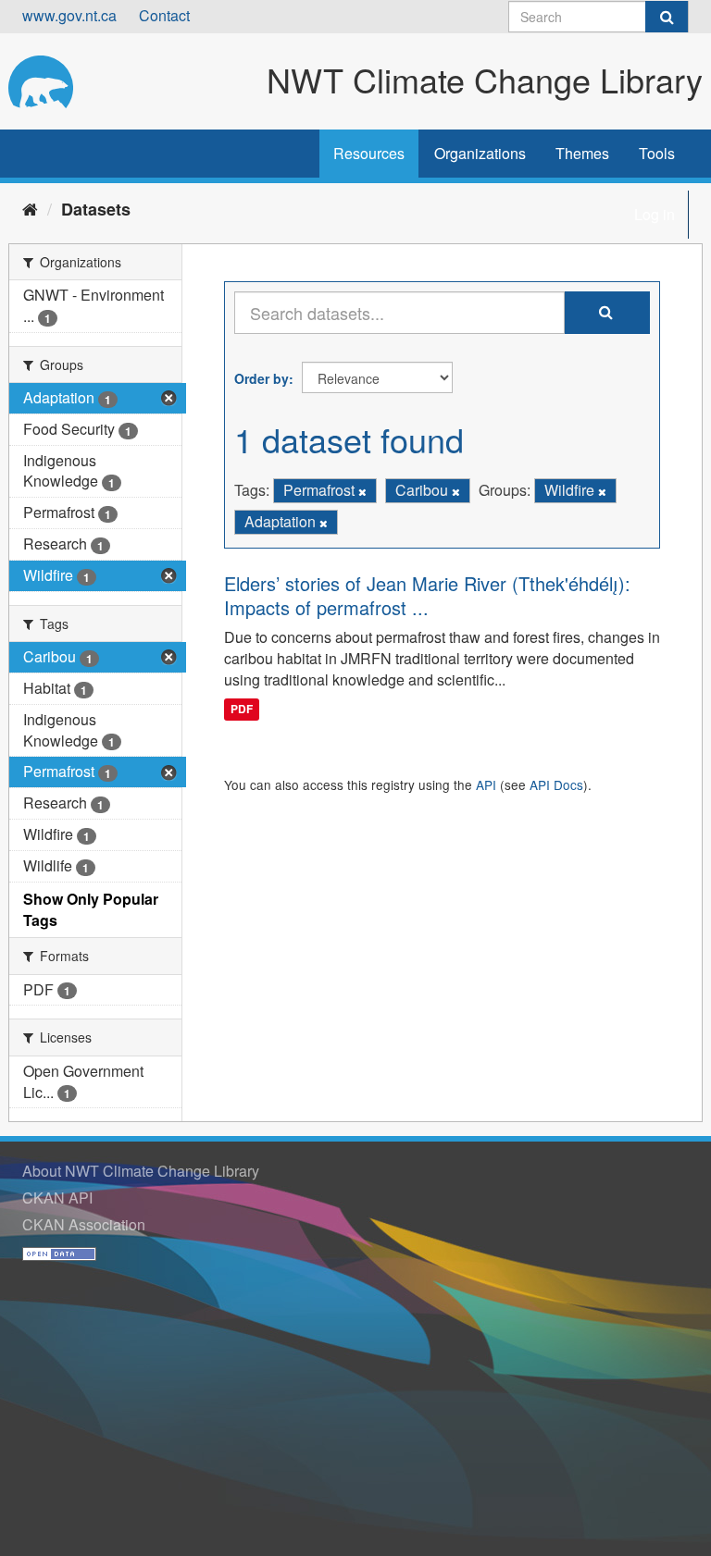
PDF (242, 708)
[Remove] (362, 491)
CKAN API (57, 1197)
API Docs (556, 784)
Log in (654, 214)
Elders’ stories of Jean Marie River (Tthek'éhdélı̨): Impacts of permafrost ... (427, 595)
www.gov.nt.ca (69, 15)
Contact (164, 15)
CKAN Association (83, 1224)
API (486, 784)
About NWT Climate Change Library (140, 1170)
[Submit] (666, 16)
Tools (657, 153)
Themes (582, 153)
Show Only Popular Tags (90, 909)
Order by (261, 378)
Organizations (480, 153)
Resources (369, 153)
